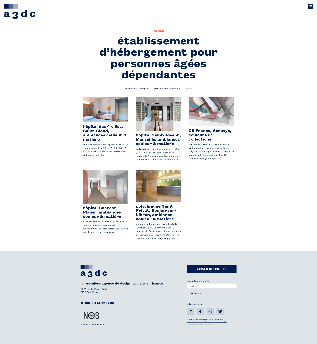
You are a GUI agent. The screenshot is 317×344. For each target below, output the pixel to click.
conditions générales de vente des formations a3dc (205, 319)
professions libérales (167, 88)
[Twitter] (220, 311)
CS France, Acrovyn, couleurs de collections (210, 135)
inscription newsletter (199, 280)
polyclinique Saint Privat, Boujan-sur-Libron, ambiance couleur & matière (156, 212)
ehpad (189, 88)
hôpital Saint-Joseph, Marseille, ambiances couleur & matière (158, 139)
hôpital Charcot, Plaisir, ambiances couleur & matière (102, 212)
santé (158, 30)
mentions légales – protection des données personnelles (207, 321)
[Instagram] (210, 311)
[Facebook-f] (200, 311)
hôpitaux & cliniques (137, 88)
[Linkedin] (190, 311)
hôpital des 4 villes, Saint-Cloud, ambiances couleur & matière (105, 132)
